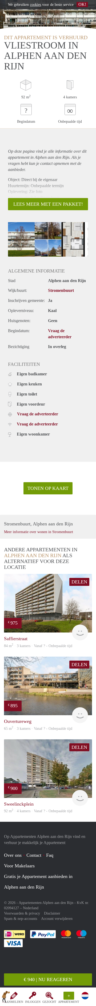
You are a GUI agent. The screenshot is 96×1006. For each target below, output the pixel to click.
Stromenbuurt (61, 290)
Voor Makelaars (19, 865)
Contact (33, 855)
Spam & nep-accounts (20, 919)
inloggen (33, 1001)
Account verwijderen (57, 919)
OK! (82, 4)
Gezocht (49, 1001)
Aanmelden (13, 1001)
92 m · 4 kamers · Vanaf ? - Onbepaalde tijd (38, 811)
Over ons (13, 855)
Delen (79, 582)
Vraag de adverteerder (37, 414)
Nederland (30, 908)
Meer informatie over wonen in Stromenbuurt (38, 532)
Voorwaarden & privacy (22, 913)
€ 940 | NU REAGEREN (48, 979)
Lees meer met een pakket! (48, 204)
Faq (49, 855)
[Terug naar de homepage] (6, 998)
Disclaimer (52, 913)
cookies (35, 5)
